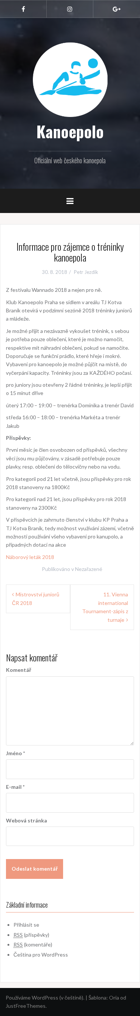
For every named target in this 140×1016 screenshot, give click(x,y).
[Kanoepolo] (70, 79)
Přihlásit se (26, 924)
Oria (114, 997)
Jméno (15, 753)
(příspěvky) (31, 935)
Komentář (18, 670)
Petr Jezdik (86, 272)
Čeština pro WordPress (40, 954)
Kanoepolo (70, 131)
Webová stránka (26, 820)
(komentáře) (32, 944)
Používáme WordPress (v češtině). (45, 997)
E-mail (15, 787)
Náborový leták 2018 (30, 557)
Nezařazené (88, 569)
